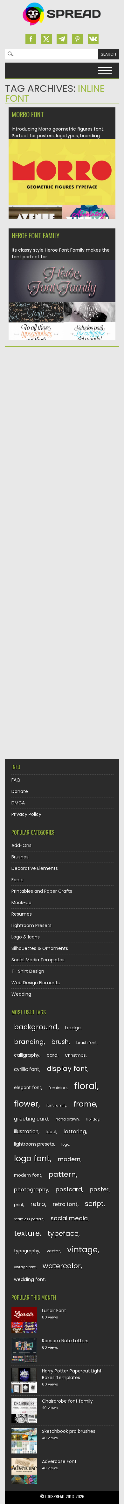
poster (99, 1189)
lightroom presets (34, 1144)
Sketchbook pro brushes (68, 1431)
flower (26, 1103)
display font (67, 1068)
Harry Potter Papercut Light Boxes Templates (72, 1374)
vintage (82, 1249)
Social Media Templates (38, 960)
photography (31, 1189)
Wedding (21, 994)
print (18, 1205)
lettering (75, 1131)
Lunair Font (54, 1310)
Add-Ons (21, 845)
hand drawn (67, 1119)
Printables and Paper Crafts (41, 891)
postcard (69, 1189)
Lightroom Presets (31, 925)
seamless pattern (29, 1219)
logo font (32, 1158)
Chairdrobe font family (67, 1401)
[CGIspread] (62, 27)
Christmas (75, 1055)
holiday (93, 1119)
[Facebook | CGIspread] (30, 39)
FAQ (15, 780)
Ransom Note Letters (65, 1341)
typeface (63, 1233)
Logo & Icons (25, 937)
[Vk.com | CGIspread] (93, 39)
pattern (62, 1174)
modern (69, 1159)
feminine (58, 1088)
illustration (26, 1131)
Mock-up (21, 902)
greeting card (31, 1118)
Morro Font (28, 114)
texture (27, 1233)
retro (38, 1204)
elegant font (27, 1088)
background (36, 1027)
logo (65, 1144)
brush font (86, 1042)
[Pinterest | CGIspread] (77, 39)
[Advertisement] (62, 418)
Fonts (17, 880)
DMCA (18, 803)
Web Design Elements (35, 982)
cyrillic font (26, 1069)
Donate (19, 791)
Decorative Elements (34, 868)
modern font (27, 1175)
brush (60, 1042)
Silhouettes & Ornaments (39, 948)
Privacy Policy (26, 814)
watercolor (62, 1266)
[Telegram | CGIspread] (62, 39)
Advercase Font (59, 1461)
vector (53, 1251)
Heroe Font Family (35, 235)
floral (85, 1085)
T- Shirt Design (27, 971)
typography (26, 1251)
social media (69, 1218)
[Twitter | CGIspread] (46, 39)
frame (84, 1104)
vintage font (25, 1267)
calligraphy (26, 1055)
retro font (65, 1204)
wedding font (29, 1279)
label (51, 1132)
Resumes (21, 914)
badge (73, 1028)
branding (29, 1041)
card (52, 1055)
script (94, 1203)
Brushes (20, 857)
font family (56, 1105)
